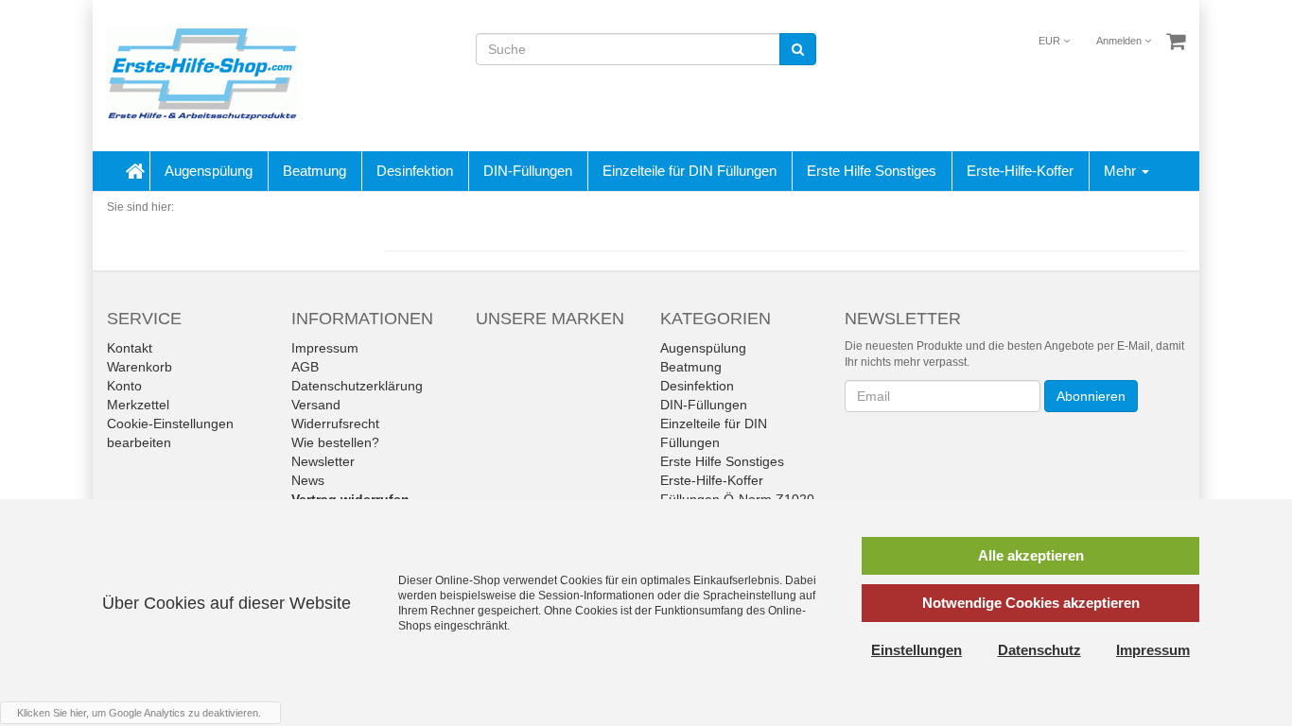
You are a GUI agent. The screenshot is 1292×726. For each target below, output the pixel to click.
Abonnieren (1091, 396)
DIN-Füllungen (527, 171)
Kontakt (129, 347)
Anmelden (1120, 40)
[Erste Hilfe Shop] (202, 74)
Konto (124, 385)
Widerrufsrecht (335, 423)
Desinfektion (414, 171)
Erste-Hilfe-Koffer (1020, 171)
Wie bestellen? (335, 442)
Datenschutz (1039, 650)
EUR (1051, 40)
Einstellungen (916, 650)
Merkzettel (138, 404)
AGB (305, 366)
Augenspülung (209, 171)
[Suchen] (797, 49)
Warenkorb (139, 366)
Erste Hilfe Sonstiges (871, 171)
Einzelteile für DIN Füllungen (689, 171)
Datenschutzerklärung (357, 385)
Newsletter (323, 461)
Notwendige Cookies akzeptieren (1031, 603)
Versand (315, 404)
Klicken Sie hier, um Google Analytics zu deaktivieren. (139, 712)
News (307, 480)
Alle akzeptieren (1031, 555)
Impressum (324, 347)
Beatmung (314, 171)
